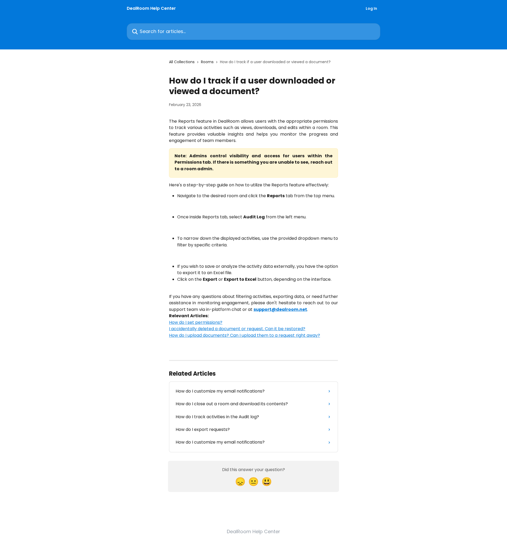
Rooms (207, 62)
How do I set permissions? (195, 322)
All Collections (182, 62)
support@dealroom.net (280, 309)
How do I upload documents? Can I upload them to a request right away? (244, 335)
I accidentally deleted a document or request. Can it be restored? (237, 329)
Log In (371, 8)
